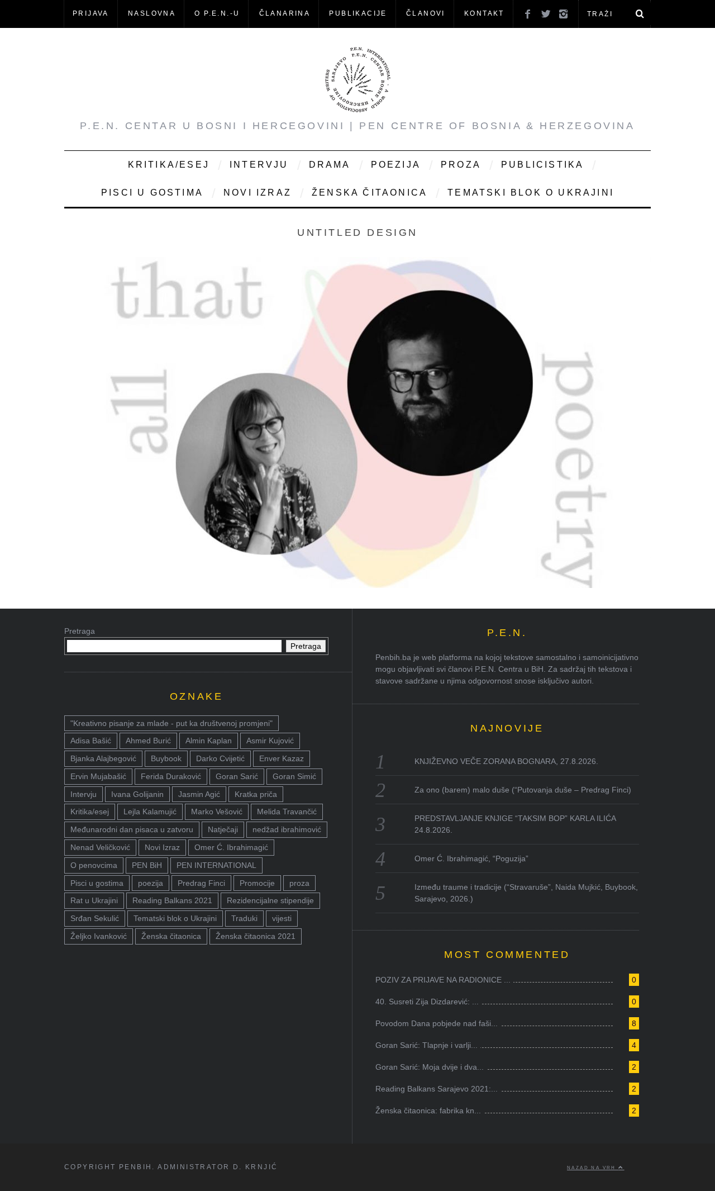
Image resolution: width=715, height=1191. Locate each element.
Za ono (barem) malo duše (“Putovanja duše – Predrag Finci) (522, 789)
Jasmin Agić (199, 794)
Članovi (425, 13)
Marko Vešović (216, 811)
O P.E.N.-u (217, 13)
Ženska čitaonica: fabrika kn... (428, 1110)
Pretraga (79, 631)
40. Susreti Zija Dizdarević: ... (427, 1001)
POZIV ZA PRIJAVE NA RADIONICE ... (443, 979)
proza (299, 883)
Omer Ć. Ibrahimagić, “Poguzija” (471, 858)
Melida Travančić (287, 811)
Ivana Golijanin (137, 794)
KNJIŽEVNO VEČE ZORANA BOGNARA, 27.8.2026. (506, 761)
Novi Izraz (257, 192)
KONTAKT (484, 13)
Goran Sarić (237, 776)
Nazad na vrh (592, 1167)
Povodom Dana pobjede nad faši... (436, 1023)
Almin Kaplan (208, 740)
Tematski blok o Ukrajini (530, 192)
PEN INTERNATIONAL (216, 865)
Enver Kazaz (281, 758)
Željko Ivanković (98, 936)
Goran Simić (294, 776)
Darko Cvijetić (220, 758)
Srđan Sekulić (94, 918)
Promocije (257, 883)
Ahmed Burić (148, 740)
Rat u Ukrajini (94, 900)
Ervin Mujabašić (98, 776)
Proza (461, 164)
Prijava (91, 13)
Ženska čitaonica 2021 (255, 936)
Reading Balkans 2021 (172, 900)
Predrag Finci (201, 883)
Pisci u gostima (152, 192)
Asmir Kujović (270, 740)
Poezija (396, 164)
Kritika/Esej (168, 164)
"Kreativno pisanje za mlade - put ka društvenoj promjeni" (171, 723)
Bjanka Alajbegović (103, 758)
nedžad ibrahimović (286, 829)
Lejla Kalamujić (150, 811)
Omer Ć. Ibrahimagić (231, 847)
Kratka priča (256, 794)
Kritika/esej (89, 811)
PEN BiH (147, 865)
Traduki (244, 918)
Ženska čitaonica (369, 192)
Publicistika (542, 164)
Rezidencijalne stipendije (270, 900)
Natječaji (223, 829)
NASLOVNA (151, 13)
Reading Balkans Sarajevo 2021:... (436, 1088)
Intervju (259, 164)
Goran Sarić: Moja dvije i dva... (429, 1066)
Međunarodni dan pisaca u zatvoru (131, 829)
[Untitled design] (357, 585)
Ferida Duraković (171, 776)
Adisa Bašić (90, 740)
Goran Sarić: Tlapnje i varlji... (426, 1045)
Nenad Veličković (100, 847)
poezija (150, 883)
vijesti (282, 918)
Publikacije (358, 13)
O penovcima (93, 865)
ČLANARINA (285, 13)
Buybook (166, 758)
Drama (330, 164)
